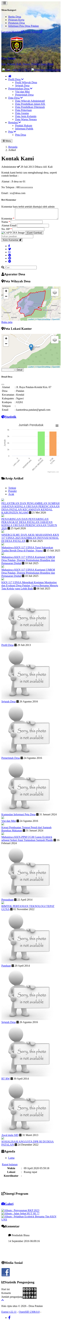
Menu (8, 141)
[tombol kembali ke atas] (2, 1300)
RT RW (5, 1078)
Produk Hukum (23, 125)
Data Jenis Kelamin (25, 116)
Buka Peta (8, 370)
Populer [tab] (12, 491)
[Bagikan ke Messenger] (9, 261)
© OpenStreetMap (42, 319)
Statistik (10, 417)
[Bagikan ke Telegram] (9, 255)
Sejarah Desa (22, 85)
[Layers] (55, 292)
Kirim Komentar (11, 240)
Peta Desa (20, 134)
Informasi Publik (24, 128)
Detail (19, 370)
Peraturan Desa (16, 22)
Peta (11, 131)
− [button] (6, 296)
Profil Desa (14, 79)
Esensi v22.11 (9, 1311)
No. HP (6, 229)
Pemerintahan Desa (19, 88)
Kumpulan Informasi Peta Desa (18, 814)
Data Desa (14, 97)
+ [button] (6, 291)
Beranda (12, 146)
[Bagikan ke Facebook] (9, 246)
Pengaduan (7, 899)
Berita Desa (14, 16)
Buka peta (6, 322)
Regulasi (13, 122)
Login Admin (32, 31)
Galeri (9, 1204)
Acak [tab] (11, 494)
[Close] (2, 384)
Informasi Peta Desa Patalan (23, 25)
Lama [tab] (11, 1157)
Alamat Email (9, 225)
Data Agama (22, 113)
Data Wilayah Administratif (30, 100)
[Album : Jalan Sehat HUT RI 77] (20, 1213)
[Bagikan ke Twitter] (9, 249)
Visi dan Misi (22, 91)
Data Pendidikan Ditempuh (30, 107)
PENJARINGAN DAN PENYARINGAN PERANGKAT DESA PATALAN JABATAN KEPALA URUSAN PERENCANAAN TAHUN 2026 (29, 524)
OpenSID (56, 319)
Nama (5, 221)
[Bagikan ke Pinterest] (9, 258)
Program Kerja (16, 19)
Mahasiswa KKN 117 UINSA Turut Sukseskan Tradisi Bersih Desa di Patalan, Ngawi (27, 549)
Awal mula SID (9, 1135)
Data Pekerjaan (23, 110)
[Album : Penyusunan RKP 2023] (20, 1210)
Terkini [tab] (12, 487)
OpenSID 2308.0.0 (29, 1311)
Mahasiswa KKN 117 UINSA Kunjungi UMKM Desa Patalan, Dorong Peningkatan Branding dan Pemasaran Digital (28, 560)
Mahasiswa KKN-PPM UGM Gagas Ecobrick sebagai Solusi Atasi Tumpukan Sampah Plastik (27, 839)
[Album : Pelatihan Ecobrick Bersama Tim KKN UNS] (31, 1219)
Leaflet (31, 319)
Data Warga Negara (26, 119)
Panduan (6, 965)
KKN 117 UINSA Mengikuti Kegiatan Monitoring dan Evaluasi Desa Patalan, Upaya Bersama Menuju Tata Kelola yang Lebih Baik (29, 585)
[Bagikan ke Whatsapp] (9, 252)
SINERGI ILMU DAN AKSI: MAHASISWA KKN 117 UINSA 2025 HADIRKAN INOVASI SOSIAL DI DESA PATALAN (30, 537)
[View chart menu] (57, 425)
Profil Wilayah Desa (26, 82)
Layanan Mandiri (11, 31)
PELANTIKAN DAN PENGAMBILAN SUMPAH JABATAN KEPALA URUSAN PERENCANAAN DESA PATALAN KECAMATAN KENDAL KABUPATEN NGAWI (30, 508)
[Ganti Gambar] (34, 233)
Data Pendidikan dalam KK (30, 103)
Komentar (7, 218)
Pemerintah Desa (24, 94)
